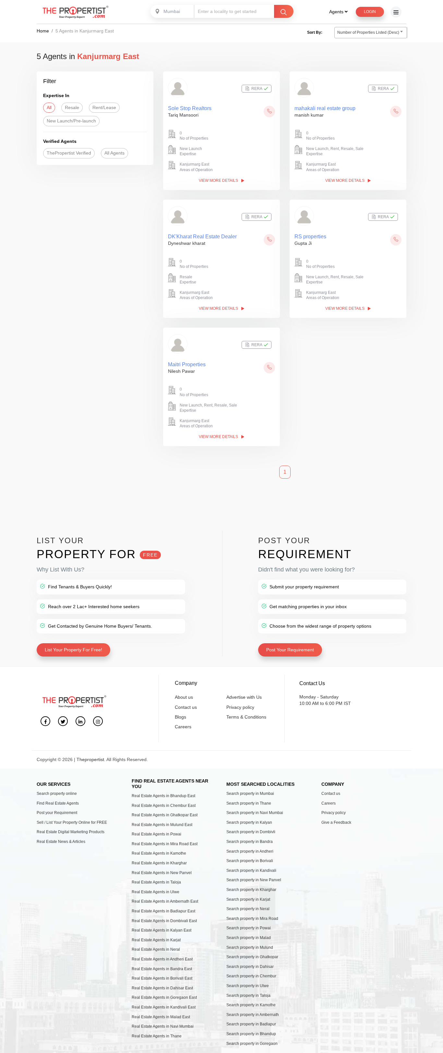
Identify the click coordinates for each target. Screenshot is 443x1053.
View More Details (219, 180)
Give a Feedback (336, 822)
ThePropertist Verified (69, 153)
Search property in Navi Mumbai (254, 812)
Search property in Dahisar (250, 966)
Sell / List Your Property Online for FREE (72, 822)
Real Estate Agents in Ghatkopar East (165, 815)
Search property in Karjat (248, 899)
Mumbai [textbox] (171, 11)
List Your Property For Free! (73, 649)
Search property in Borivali (249, 861)
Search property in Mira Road (252, 918)
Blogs (180, 717)
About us (184, 697)
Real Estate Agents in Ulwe (155, 892)
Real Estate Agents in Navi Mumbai (163, 1026)
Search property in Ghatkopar (252, 957)
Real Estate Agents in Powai (156, 834)
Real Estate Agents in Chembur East (164, 805)
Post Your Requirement (290, 649)
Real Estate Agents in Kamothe (159, 853)
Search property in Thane (248, 803)
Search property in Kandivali (251, 870)
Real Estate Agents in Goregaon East (164, 997)
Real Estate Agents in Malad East (161, 1017)
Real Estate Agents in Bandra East (162, 969)
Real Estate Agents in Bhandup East (163, 796)
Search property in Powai (248, 928)
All (49, 107)
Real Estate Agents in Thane (157, 1036)
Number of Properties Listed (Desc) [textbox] (368, 32)
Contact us (186, 707)
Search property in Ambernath (252, 1014)
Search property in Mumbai (250, 793)
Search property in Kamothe (251, 1005)
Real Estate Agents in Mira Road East (165, 844)
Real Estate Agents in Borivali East (162, 978)
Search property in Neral (247, 909)
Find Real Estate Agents (58, 803)
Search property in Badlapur (251, 1024)
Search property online (57, 793)
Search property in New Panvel (253, 880)
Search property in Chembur (251, 976)
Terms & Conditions (246, 717)
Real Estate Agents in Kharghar (159, 863)
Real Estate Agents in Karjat (156, 940)
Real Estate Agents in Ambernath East (165, 901)
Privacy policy (240, 707)
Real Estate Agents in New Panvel (162, 873)
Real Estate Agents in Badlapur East (163, 911)
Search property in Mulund (249, 947)
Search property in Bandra (249, 841)
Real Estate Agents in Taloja (156, 882)
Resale (72, 107)
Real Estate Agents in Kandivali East (164, 1007)
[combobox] (173, 11)
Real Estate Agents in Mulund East (162, 824)
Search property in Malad (248, 937)
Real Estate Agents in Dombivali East (164, 921)
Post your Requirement (57, 812)
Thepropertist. (91, 759)
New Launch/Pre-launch (71, 120)
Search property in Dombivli (250, 832)
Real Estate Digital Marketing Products (70, 832)
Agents (337, 11)
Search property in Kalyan (249, 822)
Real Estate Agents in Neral (156, 949)
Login (370, 11)
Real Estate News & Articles (61, 841)
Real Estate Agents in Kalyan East (161, 930)
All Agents (114, 153)
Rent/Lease (104, 107)
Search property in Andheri (249, 851)
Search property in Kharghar (251, 889)
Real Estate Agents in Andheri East (162, 959)
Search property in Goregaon (252, 1043)
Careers (183, 726)
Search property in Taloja (248, 995)
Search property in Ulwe (247, 986)
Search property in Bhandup (251, 1034)
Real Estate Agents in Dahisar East (162, 988)
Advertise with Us (244, 697)
